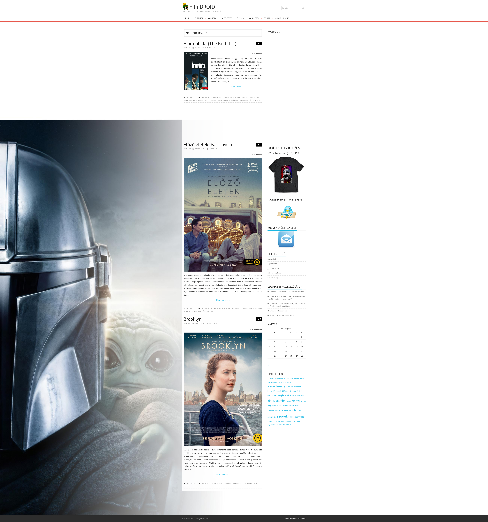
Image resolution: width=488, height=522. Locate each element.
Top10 (241, 18)
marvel (296, 401)
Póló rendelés (283, 18)
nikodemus (213, 48)
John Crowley (237, 483)
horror (298, 387)
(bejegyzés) (273, 268)
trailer (199, 18)
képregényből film (284, 395)
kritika (213, 18)
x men (283, 425)
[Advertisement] (223, 123)
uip (293, 421)
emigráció (191, 100)
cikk (268, 18)
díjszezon (244, 97)
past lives (187, 311)
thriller (270, 421)
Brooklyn (192, 319)
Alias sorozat (282, 311)
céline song (205, 308)
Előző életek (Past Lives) (208, 144)
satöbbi (293, 410)
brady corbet (235, 97)
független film (248, 308)
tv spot (288, 421)
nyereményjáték (288, 405)
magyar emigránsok (230, 100)
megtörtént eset (275, 405)
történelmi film (255, 100)
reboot (278, 410)
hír (188, 18)
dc (284, 382)
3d (269, 378)
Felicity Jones (208, 100)
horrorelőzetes (274, 391)
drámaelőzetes (275, 386)
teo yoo (210, 311)
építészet (198, 100)
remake (284, 410)
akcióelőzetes (280, 378)
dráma (250, 97)
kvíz (272, 396)
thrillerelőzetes (279, 421)
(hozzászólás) (274, 273)
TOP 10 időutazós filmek (285, 315)
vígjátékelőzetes (274, 424)
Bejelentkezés (273, 264)
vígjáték (297, 421)
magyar (288, 401)
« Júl (270, 365)
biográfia (225, 97)
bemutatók (271, 382)
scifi (300, 411)
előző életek (229, 308)
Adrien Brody (216, 97)
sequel (282, 416)
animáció (288, 379)
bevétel (278, 382)
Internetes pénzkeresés (278, 292)
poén (296, 405)
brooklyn (204, 483)
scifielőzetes (272, 417)
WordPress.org (273, 278)
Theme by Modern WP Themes (295, 519)
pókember (271, 411)
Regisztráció (272, 259)
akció (272, 379)
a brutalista (205, 97)
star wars (299, 416)
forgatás (293, 387)
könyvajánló (299, 396)
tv (285, 421)
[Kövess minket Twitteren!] (287, 211)
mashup (303, 401)
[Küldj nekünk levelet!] (287, 239)
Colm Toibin (213, 483)
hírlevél (284, 391)
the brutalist (243, 100)
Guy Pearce (218, 100)
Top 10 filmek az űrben (296, 292)
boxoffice (228, 18)
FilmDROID (202, 6)
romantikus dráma (199, 311)
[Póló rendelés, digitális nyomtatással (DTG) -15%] (287, 174)
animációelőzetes (297, 379)
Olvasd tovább (236, 87)
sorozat (290, 416)
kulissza (255, 18)
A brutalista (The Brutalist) (210, 43)
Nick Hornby (247, 483)
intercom (292, 391)
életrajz (288, 425)
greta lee (258, 308)
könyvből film (277, 401)
